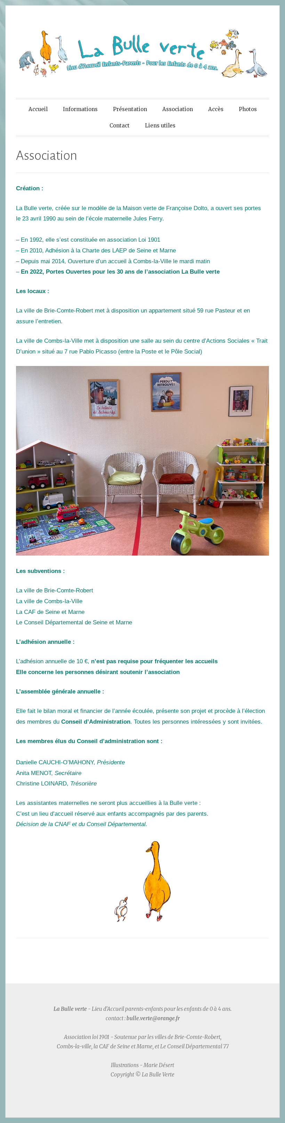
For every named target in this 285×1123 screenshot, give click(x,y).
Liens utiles (160, 125)
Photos (248, 109)
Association (177, 109)
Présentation (130, 109)
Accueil (38, 109)
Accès (215, 109)
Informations (80, 109)
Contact (119, 125)
